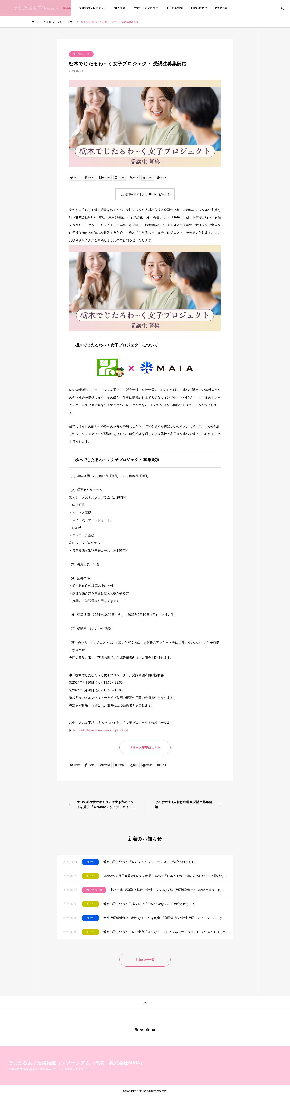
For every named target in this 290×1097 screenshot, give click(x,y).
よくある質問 (174, 7)
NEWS (90, 862)
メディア (90, 876)
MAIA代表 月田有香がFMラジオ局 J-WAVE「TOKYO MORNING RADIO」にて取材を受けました (165, 876)
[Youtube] (154, 1030)
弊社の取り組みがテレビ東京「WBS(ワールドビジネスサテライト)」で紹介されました (164, 932)
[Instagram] (136, 1030)
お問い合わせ (199, 7)
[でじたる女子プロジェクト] (35, 8)
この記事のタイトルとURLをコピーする (145, 194)
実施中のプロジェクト (93, 7)
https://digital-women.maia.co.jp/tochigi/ (100, 730)
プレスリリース (81, 54)
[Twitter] (141, 1030)
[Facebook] (147, 1030)
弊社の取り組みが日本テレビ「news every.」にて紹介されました (149, 904)
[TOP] (145, 1002)
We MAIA (221, 7)
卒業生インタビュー (145, 7)
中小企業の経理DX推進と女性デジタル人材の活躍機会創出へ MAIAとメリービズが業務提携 (168, 890)
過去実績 (119, 7)
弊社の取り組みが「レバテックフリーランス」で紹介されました (149, 862)
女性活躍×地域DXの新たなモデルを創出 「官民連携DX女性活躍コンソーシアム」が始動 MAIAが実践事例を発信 (165, 918)
